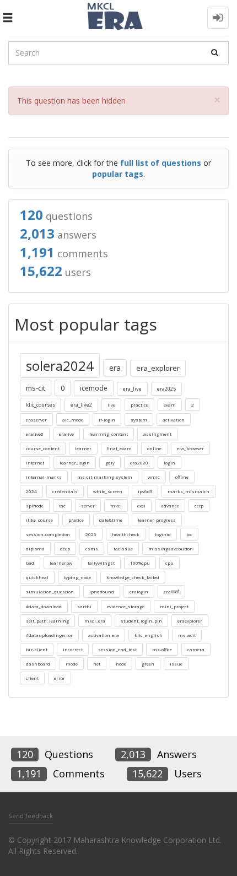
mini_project (174, 606)
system (139, 420)
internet (35, 462)
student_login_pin (141, 621)
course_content (43, 448)
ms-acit (187, 635)
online (154, 448)
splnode (35, 505)
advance (170, 505)
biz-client (36, 649)
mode (72, 664)
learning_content (108, 434)
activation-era (103, 635)
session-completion (48, 534)
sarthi (84, 606)
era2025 (166, 388)
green (148, 664)
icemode (93, 388)
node (121, 664)
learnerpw (61, 563)
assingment (157, 434)
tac (62, 505)
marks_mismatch (188, 491)
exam (170, 405)
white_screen (107, 491)
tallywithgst (101, 563)
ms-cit (35, 388)
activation (174, 420)
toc (189, 534)
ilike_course (39, 520)
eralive (66, 434)
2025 (90, 534)
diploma (35, 548)
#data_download (44, 606)
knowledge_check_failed (132, 577)
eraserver (36, 420)
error (59, 678)
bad (30, 563)
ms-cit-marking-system (104, 477)
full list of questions (160, 163)
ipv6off (145, 491)
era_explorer (158, 368)
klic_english (148, 635)
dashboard (38, 664)
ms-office (162, 649)
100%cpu (140, 563)
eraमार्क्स (171, 591)
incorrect (73, 649)
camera (195, 649)
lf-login (107, 420)
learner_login (75, 462)
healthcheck (125, 534)
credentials (65, 491)
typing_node (77, 577)
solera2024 (60, 365)
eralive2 (35, 434)
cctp (199, 505)
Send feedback (30, 816)
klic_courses (40, 404)
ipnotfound (101, 591)
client (32, 678)
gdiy (110, 462)
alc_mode (72, 420)
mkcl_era (94, 621)
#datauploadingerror (49, 635)
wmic (154, 477)
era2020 (139, 462)
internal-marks (44, 477)
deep (65, 548)
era (115, 368)
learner (83, 448)
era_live (132, 388)
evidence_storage (125, 606)
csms (91, 548)
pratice (76, 520)
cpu (169, 563)
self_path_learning (47, 621)
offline (181, 477)
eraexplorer (189, 621)
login (169, 462)
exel (141, 505)
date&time (110, 520)
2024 (31, 491)
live (111, 405)
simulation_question (50, 591)
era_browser (190, 448)
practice (139, 405)
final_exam (119, 448)
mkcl (116, 505)
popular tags (117, 174)
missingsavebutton (170, 548)
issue (176, 664)
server (88, 505)
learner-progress (157, 520)
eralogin (139, 591)
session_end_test (117, 649)
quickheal (37, 577)
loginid (163, 534)
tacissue (123, 548)
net (96, 664)
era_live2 (81, 404)
